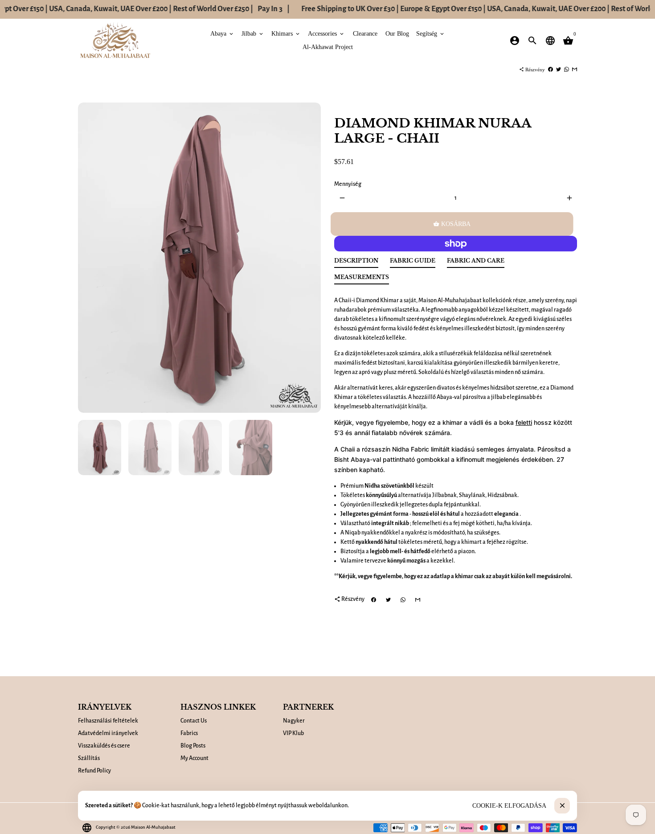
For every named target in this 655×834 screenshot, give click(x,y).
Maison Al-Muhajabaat (153, 827)
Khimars (286, 33)
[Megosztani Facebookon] (550, 69)
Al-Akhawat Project (328, 47)
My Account (194, 758)
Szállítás (89, 758)
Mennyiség (347, 184)
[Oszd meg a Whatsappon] (566, 69)
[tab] (356, 263)
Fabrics (189, 733)
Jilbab (253, 33)
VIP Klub (293, 733)
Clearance (365, 33)
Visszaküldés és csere (104, 746)
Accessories (326, 33)
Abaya (222, 33)
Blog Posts (192, 746)
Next (309, 258)
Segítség (430, 33)
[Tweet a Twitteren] (558, 69)
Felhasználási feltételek (108, 721)
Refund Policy (94, 771)
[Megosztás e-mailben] (574, 69)
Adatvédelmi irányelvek (108, 733)
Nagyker (294, 721)
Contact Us (193, 721)
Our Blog (397, 33)
